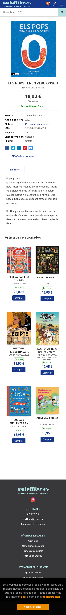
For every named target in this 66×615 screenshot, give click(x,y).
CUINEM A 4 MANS (47, 418)
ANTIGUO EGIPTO (47, 277)
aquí (23, 596)
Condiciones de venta (33, 546)
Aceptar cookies (32, 606)
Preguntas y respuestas (37, 124)
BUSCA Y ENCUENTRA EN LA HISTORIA (19, 422)
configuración (51, 596)
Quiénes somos (33, 572)
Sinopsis (15, 169)
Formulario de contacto (33, 524)
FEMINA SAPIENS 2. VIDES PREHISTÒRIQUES (19, 279)
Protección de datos (33, 551)
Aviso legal (33, 541)
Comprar (18, 298)
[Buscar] (62, 12)
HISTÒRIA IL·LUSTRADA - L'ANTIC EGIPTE (19, 350)
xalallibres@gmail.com (33, 519)
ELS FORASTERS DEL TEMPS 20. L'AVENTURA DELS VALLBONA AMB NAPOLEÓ (47, 350)
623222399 (33, 514)
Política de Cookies (33, 556)
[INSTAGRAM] (33, 499)
